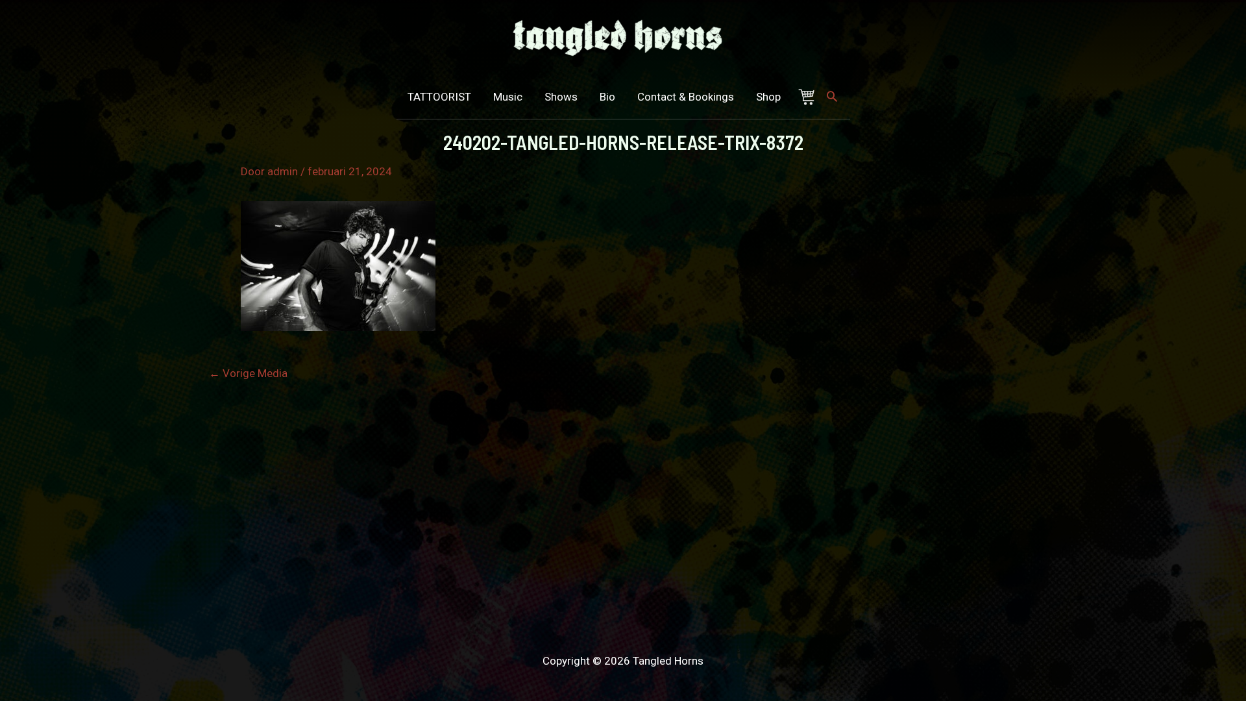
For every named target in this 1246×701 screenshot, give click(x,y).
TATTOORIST (439, 96)
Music (507, 96)
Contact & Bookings (685, 96)
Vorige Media (248, 373)
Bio (607, 96)
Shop (768, 96)
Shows (561, 96)
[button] (832, 96)
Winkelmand (809, 97)
